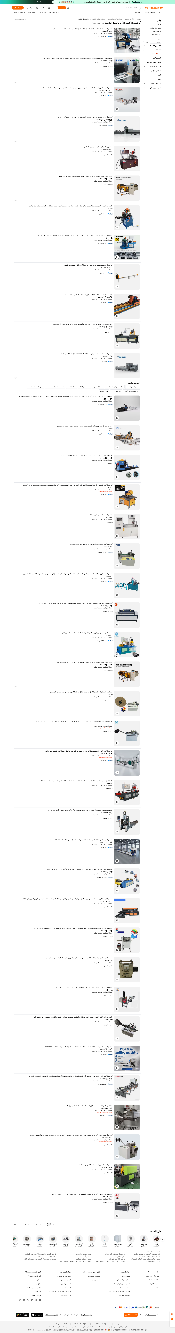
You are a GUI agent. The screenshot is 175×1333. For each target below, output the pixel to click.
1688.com (67, 1324)
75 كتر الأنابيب (104, 391)
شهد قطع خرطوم (98, 387)
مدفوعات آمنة (126, 1276)
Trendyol (109, 1324)
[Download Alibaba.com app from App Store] (37, 1315)
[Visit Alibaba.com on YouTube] (23, 1300)
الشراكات (38, 1291)
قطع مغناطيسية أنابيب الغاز (47, 1256)
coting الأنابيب (71, 387)
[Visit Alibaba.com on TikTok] (19, 1300)
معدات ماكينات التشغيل (115, 19)
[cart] (42, 8)
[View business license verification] (106, 1330)
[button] (68, 7)
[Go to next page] (20, 1224)
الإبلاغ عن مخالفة (66, 1295)
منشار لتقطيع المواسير (83, 1259)
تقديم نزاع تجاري (66, 1284)
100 (25, 1224)
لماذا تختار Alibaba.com (152, 1276)
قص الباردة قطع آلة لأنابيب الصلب (55, 387)
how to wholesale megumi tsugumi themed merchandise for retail (74, 1261)
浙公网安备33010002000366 (120, 1330)
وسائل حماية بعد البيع (124, 1287)
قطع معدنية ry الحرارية (83, 1254)
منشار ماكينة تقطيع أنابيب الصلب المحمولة (145, 1259)
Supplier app (85, 1315)
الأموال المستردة (66, 1287)
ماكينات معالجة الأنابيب (98, 19)
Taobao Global (95, 1324)
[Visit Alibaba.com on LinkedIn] (36, 1300)
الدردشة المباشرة (65, 1280)
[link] (172, 1313)
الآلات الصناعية (129, 19)
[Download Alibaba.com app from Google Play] (22, 1315)
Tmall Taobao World (77, 1324)
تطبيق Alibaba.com (51, 1315)
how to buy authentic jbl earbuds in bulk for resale (108, 1261)
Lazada (87, 1324)
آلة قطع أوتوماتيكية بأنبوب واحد (115, 1254)
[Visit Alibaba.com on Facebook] (40, 1300)
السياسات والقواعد (124, 1295)
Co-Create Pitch (154, 1280)
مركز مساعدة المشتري (64, 1276)
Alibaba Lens (151, 1315)
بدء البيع (39, 1280)
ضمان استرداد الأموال (123, 1280)
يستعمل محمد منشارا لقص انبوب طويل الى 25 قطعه (39, 1259)
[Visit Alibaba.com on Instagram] (28, 1300)
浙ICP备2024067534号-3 (139, 1330)
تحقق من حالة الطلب (35, 1284)
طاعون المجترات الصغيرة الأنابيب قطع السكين (40, 1254)
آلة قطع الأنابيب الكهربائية (116, 1259)
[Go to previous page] (53, 1224)
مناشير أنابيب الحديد (84, 1256)
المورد (100, 36)
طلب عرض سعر (95, 1280)
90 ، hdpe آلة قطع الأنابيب (131, 391)
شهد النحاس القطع (84, 387)
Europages (117, 1324)
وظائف (157, 1287)
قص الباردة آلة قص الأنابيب (35, 387)
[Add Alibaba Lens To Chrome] (131, 1315)
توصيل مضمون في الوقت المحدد (120, 1284)
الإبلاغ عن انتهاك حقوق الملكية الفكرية (60, 1291)
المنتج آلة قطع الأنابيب (132, 387)
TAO (103, 1324)
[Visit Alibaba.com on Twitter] (32, 1300)
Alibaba (139, 19)
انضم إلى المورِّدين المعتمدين (32, 1287)
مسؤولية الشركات (154, 1284)
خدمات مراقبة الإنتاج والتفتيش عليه (119, 1291)
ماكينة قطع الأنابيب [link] (83, 19)
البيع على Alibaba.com (34, 1276)
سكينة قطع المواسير (153, 1261)
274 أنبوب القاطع (116, 391)
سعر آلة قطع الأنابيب (118, 1256)
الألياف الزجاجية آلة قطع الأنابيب (149, 1256)
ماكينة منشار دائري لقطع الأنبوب (115, 387)
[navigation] (152, 622)
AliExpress (58, 1324)
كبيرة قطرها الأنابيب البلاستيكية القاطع (147, 1254)
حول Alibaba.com (153, 1272)
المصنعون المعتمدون (94, 1276)
